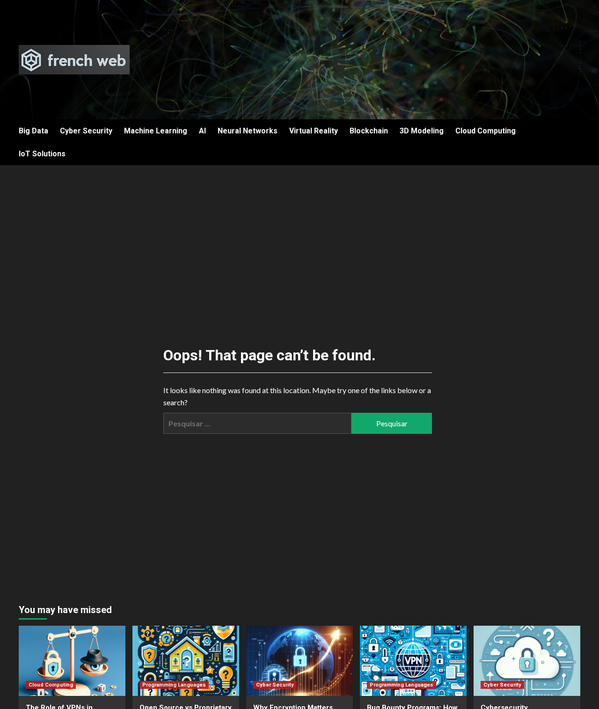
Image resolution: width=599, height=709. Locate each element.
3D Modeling (422, 130)
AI (202, 130)
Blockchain (369, 130)
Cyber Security (86, 130)
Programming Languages (174, 685)
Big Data (33, 130)
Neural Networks (248, 130)
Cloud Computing (485, 130)
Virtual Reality (313, 130)
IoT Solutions (42, 153)
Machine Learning (155, 130)
